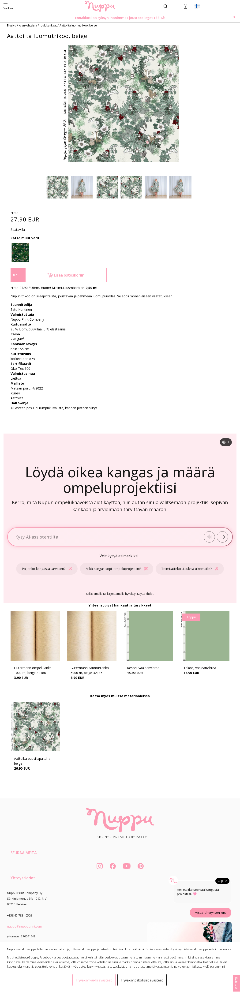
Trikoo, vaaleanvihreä (200, 668)
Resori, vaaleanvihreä (143, 668)
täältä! (159, 17)
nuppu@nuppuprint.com (24, 926)
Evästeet (236, 983)
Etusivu (12, 25)
